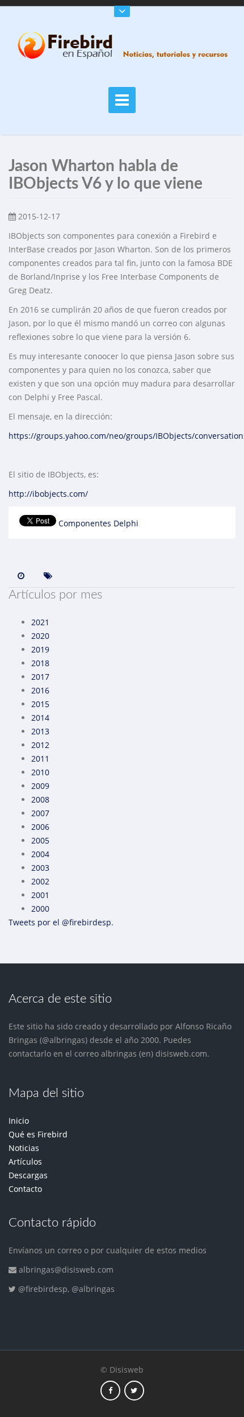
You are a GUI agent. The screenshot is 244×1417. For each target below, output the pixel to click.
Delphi (125, 523)
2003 (40, 867)
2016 (40, 690)
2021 (40, 622)
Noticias (24, 1147)
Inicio (19, 1120)
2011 (40, 758)
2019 (40, 649)
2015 (40, 704)
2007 (40, 813)
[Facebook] (110, 1390)
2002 (40, 881)
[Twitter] (134, 1390)
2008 (40, 799)
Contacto (25, 1188)
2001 (40, 895)
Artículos (25, 1161)
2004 (40, 854)
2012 (40, 744)
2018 (40, 663)
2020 (40, 635)
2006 (40, 826)
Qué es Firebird (38, 1134)
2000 (40, 908)
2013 (40, 731)
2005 (40, 840)
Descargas (28, 1175)
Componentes (84, 523)
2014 (40, 717)
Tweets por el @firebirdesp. (61, 922)
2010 (40, 772)
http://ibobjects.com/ (48, 493)
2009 (40, 785)
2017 (40, 676)
